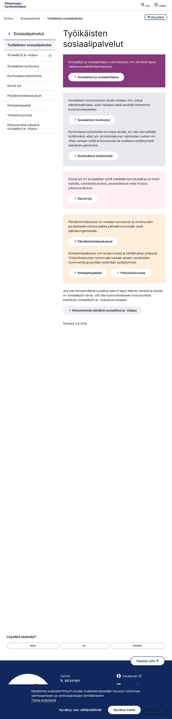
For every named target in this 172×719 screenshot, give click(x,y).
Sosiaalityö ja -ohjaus (22, 55)
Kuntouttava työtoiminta (24, 76)
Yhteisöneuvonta (19, 115)
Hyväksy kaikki (124, 710)
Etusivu (8, 18)
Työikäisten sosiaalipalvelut (29, 45)
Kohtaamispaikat (19, 105)
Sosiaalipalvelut (30, 18)
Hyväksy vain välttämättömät (80, 710)
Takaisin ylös (146, 661)
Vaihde (70, 678)
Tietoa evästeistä (43, 700)
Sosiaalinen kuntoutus (23, 66)
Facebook (130, 676)
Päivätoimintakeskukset (24, 95)
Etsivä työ (14, 86)
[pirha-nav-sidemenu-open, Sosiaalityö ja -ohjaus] (50, 55)
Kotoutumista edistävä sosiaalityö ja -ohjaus (23, 126)
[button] (32, 646)
